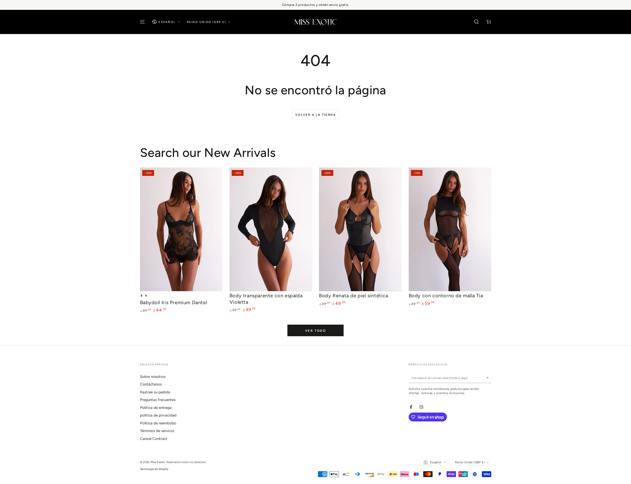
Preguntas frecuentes (157, 400)
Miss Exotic (158, 462)
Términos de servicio (157, 431)
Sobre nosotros (153, 376)
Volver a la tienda (315, 115)
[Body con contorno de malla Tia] (450, 229)
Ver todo (315, 331)
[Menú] (142, 22)
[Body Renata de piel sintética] (360, 229)
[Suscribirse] (488, 378)
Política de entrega (156, 407)
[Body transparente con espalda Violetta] (270, 229)
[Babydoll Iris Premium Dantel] (181, 229)
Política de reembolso (158, 423)
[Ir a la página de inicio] (315, 22)
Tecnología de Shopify (154, 469)
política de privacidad (158, 415)
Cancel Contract (153, 438)
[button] (476, 22)
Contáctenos (151, 384)
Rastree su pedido (155, 392)
